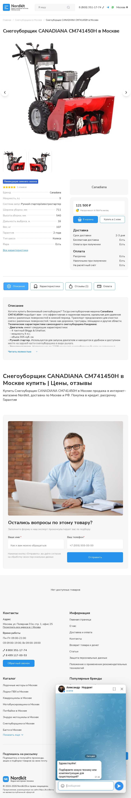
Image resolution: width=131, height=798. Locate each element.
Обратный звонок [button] (19, 663)
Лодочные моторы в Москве (20, 685)
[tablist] (65, 286)
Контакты (75, 639)
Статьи (73, 651)
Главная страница (80, 619)
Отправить (95, 557)
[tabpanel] (65, 328)
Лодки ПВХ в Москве (15, 691)
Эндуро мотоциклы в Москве (21, 717)
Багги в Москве (12, 730)
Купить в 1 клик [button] (112, 219)
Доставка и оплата (80, 632)
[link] (72, 20)
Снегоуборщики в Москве (19, 723)
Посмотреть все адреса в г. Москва (22, 627)
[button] (99, 210)
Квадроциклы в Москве (17, 698)
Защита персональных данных (88, 658)
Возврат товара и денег (84, 645)
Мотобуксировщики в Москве (21, 704)
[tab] (16, 286)
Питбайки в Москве (15, 711)
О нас (72, 626)
